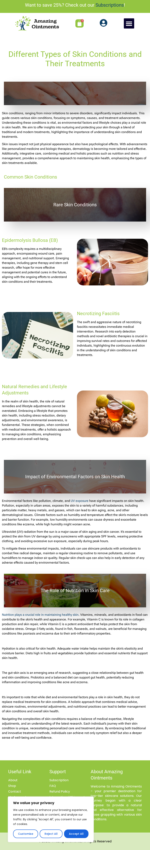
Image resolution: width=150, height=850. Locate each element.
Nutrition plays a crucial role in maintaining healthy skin (40, 615)
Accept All (76, 834)
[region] (51, 819)
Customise (25, 834)
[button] (129, 23)
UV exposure (79, 501)
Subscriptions (110, 5)
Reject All (51, 834)
